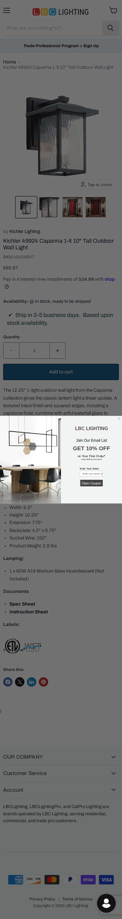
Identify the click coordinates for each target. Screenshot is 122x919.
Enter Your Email (89, 469)
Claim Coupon (91, 483)
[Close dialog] (119, 418)
